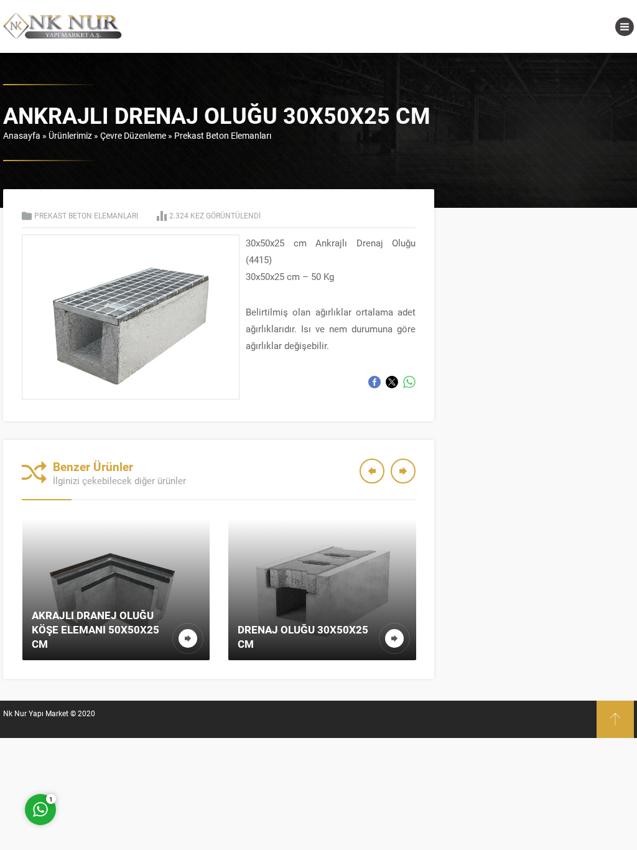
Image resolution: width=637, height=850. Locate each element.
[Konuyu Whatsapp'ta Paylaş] (409, 382)
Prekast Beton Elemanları (222, 135)
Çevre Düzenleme (133, 135)
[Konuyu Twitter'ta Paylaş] (392, 382)
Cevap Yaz (118, 759)
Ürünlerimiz (70, 135)
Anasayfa (21, 135)
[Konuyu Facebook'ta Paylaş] (374, 382)
